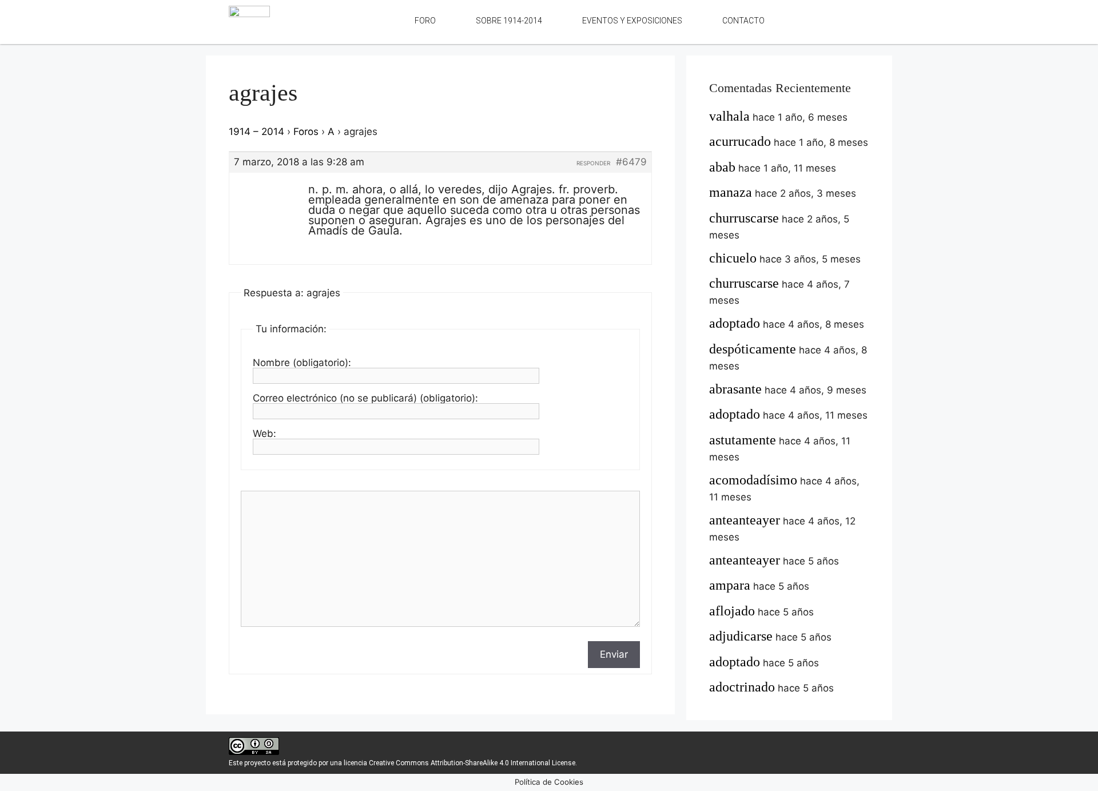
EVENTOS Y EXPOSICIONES (632, 20)
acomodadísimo (753, 479)
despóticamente (752, 348)
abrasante (735, 388)
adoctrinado (742, 686)
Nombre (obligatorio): (302, 362)
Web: (264, 433)
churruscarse (744, 217)
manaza (730, 192)
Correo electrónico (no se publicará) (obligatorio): (365, 398)
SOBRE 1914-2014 (509, 20)
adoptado (734, 323)
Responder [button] (593, 163)
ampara (729, 585)
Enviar (614, 654)
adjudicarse (741, 636)
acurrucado (740, 141)
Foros (306, 131)
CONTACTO (743, 20)
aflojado (732, 610)
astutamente (742, 439)
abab (722, 167)
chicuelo (733, 258)
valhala (729, 116)
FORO (425, 20)
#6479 (631, 162)
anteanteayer (744, 519)
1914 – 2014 (256, 131)
